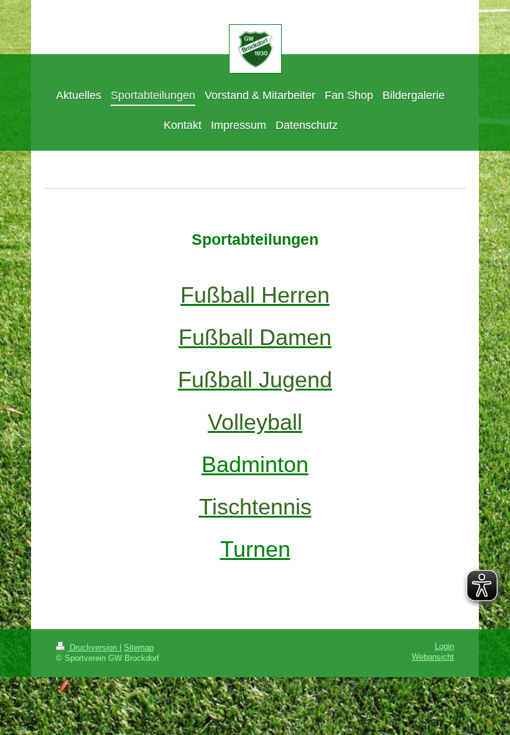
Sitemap (139, 647)
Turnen (255, 549)
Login (444, 646)
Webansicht (433, 657)
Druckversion (93, 647)
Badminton (255, 464)
